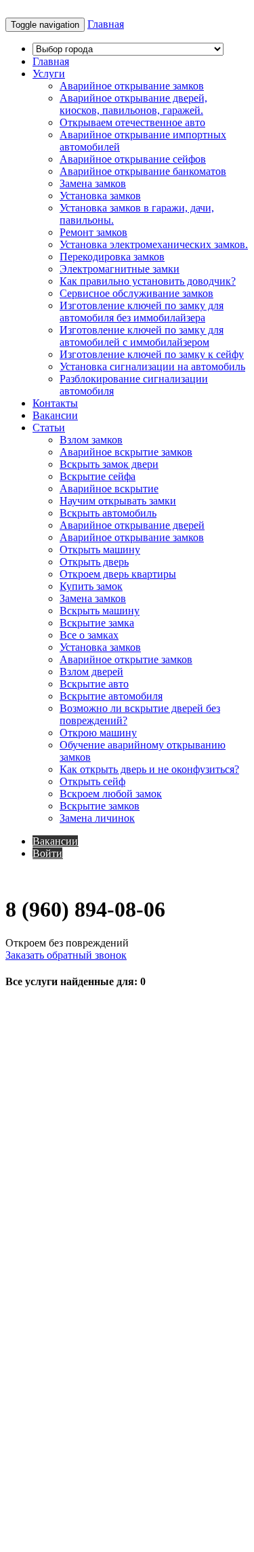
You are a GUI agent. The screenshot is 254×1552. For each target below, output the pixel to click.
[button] (49, 73)
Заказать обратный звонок (66, 955)
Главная (105, 24)
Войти (47, 853)
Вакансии (55, 841)
